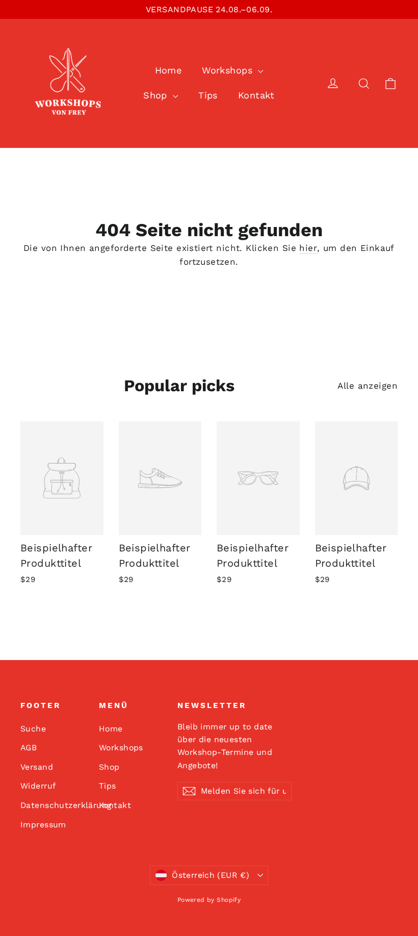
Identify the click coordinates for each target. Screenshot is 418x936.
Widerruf (38, 786)
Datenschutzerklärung (52, 805)
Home (168, 70)
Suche (33, 728)
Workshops (228, 70)
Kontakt (256, 95)
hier (308, 248)
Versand (36, 767)
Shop (156, 95)
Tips (208, 95)
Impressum (43, 824)
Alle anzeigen (367, 386)
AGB (28, 747)
